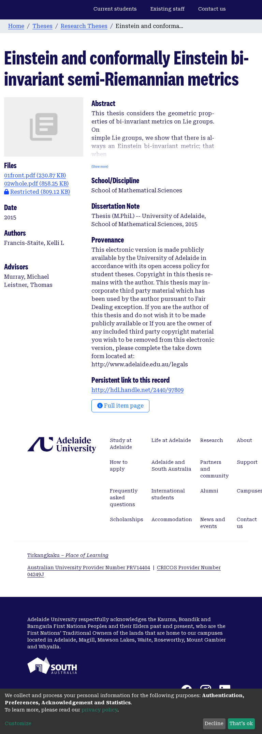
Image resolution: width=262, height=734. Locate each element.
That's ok (241, 723)
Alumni (209, 491)
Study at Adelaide (121, 444)
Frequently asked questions (123, 497)
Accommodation (171, 519)
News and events (212, 523)
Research (211, 440)
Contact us (212, 9)
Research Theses (84, 26)
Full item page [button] (123, 405)
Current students (115, 9)
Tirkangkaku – (67, 555)
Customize (18, 723)
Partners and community (214, 469)
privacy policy (99, 710)
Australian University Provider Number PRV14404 (88, 567)
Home (16, 26)
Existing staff (167, 9)
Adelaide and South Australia (171, 465)
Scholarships (126, 519)
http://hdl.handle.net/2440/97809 (137, 390)
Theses (42, 26)
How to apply (119, 465)
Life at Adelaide (171, 440)
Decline (214, 723)
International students (168, 494)
